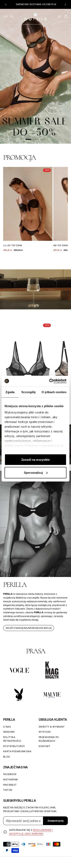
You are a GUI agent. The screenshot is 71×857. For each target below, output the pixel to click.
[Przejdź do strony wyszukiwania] (12, 16)
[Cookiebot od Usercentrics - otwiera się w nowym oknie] (50, 381)
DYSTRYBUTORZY (14, 746)
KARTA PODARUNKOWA (17, 751)
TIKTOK (7, 790)
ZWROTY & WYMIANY (52, 726)
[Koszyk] (65, 16)
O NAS (7, 726)
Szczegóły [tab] (28, 392)
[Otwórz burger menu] (5, 16)
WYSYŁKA (45, 731)
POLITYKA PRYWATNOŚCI (12, 739)
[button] (5, 4)
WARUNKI (9, 731)
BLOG (6, 756)
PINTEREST (10, 784)
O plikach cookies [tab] (54, 392)
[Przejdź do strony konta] (59, 16)
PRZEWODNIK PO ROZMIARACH (49, 739)
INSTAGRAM (10, 779)
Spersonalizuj (33, 472)
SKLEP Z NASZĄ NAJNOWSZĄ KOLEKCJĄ (28, 628)
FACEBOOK (9, 774)
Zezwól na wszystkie (35, 459)
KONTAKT (44, 746)
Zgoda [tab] (10, 392)
